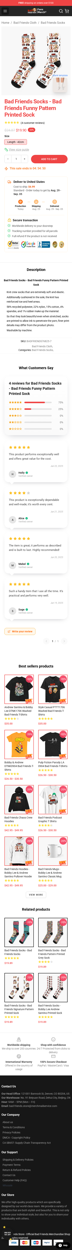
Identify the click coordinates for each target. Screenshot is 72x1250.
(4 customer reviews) (33, 122)
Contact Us (9, 1175)
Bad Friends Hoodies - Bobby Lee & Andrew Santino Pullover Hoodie (18, 873)
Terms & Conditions (14, 1127)
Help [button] (65, 1245)
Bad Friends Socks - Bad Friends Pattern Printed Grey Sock (52, 954)
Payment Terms (11, 1164)
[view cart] (67, 11)
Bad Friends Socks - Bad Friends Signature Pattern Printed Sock (19, 1009)
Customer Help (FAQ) (15, 1180)
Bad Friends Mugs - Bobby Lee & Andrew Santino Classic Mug (50, 873)
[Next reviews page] (64, 641)
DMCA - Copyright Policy (16, 1137)
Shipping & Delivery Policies (18, 1159)
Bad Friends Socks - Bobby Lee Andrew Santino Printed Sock (50, 1009)
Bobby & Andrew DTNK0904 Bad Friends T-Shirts (19, 766)
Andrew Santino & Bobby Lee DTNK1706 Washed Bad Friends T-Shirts (18, 711)
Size (6, 136)
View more (36, 895)
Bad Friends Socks (53, 22)
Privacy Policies (11, 1132)
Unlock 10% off (7, 1234)
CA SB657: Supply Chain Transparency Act (27, 1142)
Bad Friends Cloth (25, 22)
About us (8, 1122)
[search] (61, 11)
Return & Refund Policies (17, 1170)
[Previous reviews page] (46, 641)
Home (5, 22)
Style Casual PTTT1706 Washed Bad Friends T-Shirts (51, 711)
